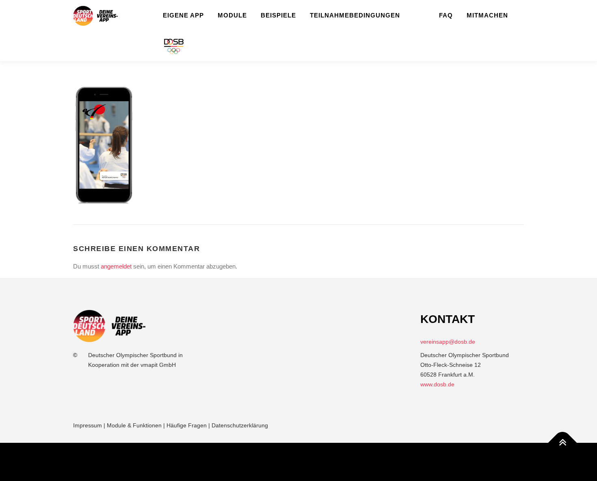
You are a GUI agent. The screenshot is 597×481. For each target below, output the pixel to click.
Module (232, 15)
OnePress (305, 461)
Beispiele (278, 15)
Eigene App (183, 15)
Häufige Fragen (187, 425)
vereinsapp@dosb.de (447, 341)
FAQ (446, 15)
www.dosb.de (437, 384)
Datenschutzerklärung (240, 425)
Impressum (87, 425)
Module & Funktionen (134, 425)
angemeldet (116, 266)
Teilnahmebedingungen (355, 15)
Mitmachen (487, 15)
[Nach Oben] (562, 443)
